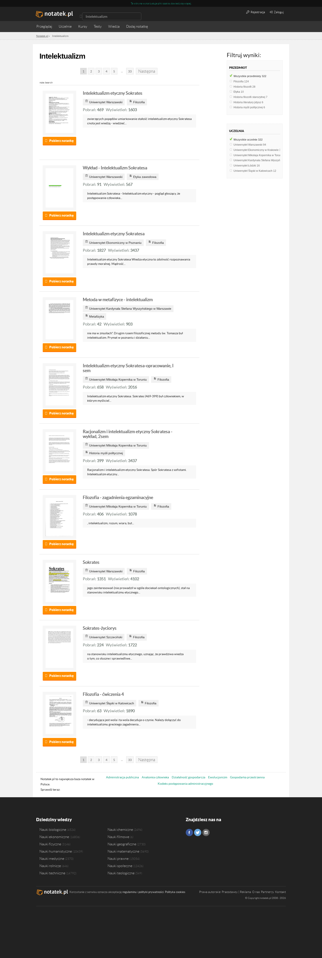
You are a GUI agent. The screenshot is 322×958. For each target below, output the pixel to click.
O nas (256, 892)
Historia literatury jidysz (248, 102)
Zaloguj (278, 12)
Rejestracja (257, 12)
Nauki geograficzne (122, 844)
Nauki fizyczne (50, 844)
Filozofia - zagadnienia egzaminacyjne (118, 497)
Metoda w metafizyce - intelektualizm (118, 299)
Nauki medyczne (51, 858)
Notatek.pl (42, 35)
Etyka (239, 91)
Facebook (189, 832)
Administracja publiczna (122, 777)
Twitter (197, 832)
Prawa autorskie (210, 892)
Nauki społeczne (120, 866)
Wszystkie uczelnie (248, 139)
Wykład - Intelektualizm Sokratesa (115, 167)
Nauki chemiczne (120, 829)
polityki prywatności (151, 892)
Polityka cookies (175, 892)
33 (130, 71)
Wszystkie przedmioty (250, 76)
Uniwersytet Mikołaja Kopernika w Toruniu (260, 155)
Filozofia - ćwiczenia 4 (103, 694)
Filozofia (241, 81)
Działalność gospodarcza (188, 777)
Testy (98, 26)
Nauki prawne (118, 858)
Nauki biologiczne (52, 829)
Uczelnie (65, 26)
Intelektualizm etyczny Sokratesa (114, 233)
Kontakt (280, 892)
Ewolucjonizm (217, 777)
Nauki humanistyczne (55, 851)
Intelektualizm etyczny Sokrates (112, 93)
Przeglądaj (44, 26)
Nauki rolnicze (50, 866)
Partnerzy (267, 892)
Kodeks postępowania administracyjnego (185, 783)
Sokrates (91, 562)
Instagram (206, 832)
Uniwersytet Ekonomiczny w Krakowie (258, 150)
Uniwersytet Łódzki (247, 165)
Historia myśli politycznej (249, 107)
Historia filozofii (244, 86)
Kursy (82, 26)
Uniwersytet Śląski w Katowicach (255, 170)
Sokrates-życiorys (100, 628)
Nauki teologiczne (121, 873)
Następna (146, 71)
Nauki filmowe (118, 837)
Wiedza (114, 26)
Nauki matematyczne (123, 851)
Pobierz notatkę (61, 141)
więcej (187, 3)
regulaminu (129, 892)
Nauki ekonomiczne (54, 837)
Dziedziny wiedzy (54, 819)
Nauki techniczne (52, 873)
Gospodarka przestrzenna (247, 777)
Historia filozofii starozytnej (250, 97)
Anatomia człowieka (155, 777)
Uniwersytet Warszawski (250, 144)
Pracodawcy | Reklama (236, 892)
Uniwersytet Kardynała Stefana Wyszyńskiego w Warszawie (271, 160)
